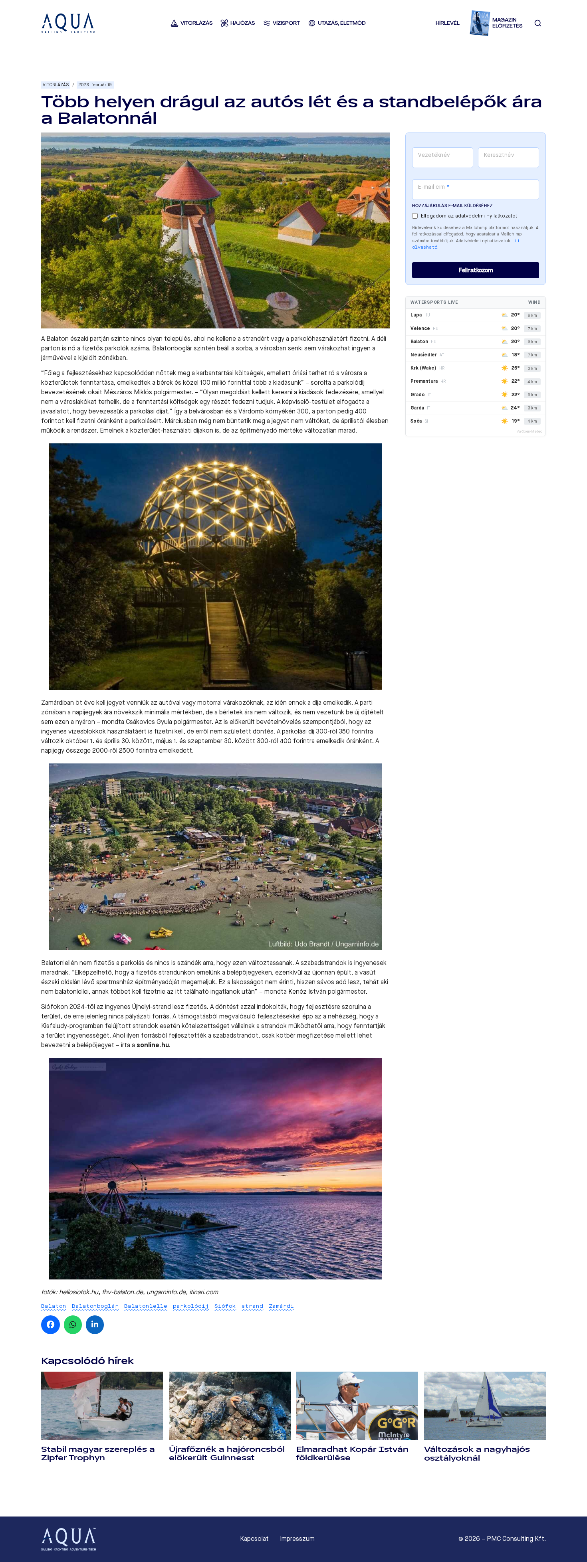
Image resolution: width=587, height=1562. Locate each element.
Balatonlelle (145, 1306)
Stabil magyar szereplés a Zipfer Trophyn (98, 1453)
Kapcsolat (254, 1539)
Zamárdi (281, 1306)
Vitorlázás (56, 85)
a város (346, 373)
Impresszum (297, 1539)
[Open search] (538, 23)
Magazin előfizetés (507, 23)
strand (252, 1306)
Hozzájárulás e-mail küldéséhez (452, 205)
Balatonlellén (59, 963)
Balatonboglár (95, 1306)
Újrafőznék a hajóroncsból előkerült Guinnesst (227, 1453)
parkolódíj (191, 1306)
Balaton (53, 1306)
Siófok (225, 1306)
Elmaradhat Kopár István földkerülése (352, 1453)
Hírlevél (448, 23)
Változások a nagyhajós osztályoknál (477, 1453)
